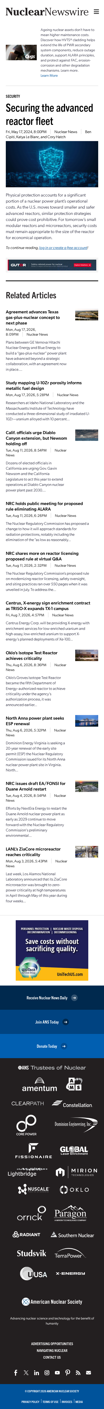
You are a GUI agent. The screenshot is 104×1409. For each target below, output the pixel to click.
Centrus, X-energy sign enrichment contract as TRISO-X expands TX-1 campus (48, 605)
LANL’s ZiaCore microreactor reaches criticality (33, 851)
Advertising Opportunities (52, 1343)
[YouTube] (57, 1372)
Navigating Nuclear (52, 1350)
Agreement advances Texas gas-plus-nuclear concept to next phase (33, 317)
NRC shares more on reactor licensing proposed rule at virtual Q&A (42, 555)
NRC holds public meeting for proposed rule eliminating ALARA (44, 506)
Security (13, 96)
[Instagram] (47, 1372)
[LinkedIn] (36, 1372)
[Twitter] (26, 1372)
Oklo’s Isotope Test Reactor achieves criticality (32, 655)
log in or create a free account (63, 247)
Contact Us (52, 1357)
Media (79, 1401)
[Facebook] (15, 1372)
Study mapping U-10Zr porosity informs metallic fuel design (44, 385)
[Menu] (95, 12)
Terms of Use (51, 1401)
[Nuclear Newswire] (78, 1372)
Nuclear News (65, 131)
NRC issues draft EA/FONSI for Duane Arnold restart (36, 785)
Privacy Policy (30, 1401)
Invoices (67, 1401)
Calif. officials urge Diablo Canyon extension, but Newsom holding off (36, 437)
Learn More (49, 75)
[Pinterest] (67, 1372)
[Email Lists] (88, 1372)
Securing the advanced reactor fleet (49, 113)
